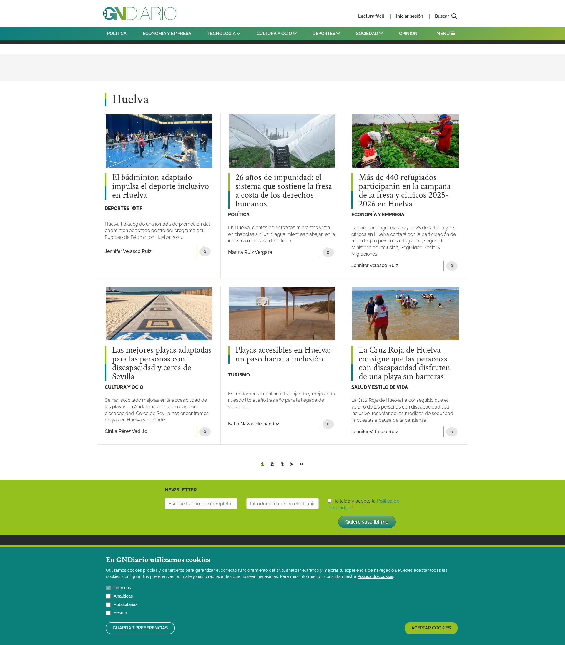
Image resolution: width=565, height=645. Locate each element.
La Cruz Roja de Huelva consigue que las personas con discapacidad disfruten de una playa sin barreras (404, 363)
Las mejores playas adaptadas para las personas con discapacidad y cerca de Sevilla (162, 363)
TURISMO (239, 375)
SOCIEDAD (367, 33)
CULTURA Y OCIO (275, 33)
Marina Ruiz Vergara (250, 252)
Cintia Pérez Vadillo (126, 431)
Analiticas (123, 596)
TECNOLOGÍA (222, 33)
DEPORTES (324, 33)
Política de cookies (375, 576)
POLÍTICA (117, 33)
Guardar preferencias (140, 628)
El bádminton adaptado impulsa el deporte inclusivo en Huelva (160, 186)
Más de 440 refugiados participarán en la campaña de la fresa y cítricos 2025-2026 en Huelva (405, 191)
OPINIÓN (408, 33)
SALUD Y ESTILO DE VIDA (379, 387)
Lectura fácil (371, 16)
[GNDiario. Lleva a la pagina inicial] (139, 13)
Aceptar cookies (431, 628)
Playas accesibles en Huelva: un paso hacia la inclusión (283, 355)
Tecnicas (122, 587)
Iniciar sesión (409, 16)
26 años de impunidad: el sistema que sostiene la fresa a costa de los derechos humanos (283, 191)
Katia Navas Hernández (253, 423)
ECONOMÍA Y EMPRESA (167, 33)
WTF (137, 208)
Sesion (120, 613)
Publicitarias (125, 604)
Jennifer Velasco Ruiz (128, 251)
